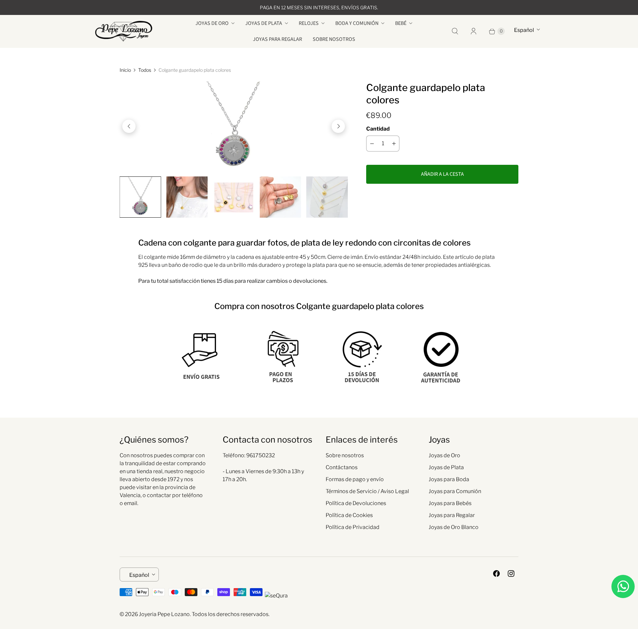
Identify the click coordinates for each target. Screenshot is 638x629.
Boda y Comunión (356, 23)
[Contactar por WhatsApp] (623, 586)
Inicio (125, 70)
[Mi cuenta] (473, 31)
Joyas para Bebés (450, 503)
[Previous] (129, 126)
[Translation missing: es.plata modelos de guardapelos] (327, 197)
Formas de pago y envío (355, 479)
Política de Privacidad (352, 527)
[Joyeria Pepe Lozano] (124, 31)
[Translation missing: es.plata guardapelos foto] (280, 197)
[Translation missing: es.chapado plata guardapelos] (233, 197)
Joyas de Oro (212, 23)
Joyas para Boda (449, 479)
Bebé (400, 23)
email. (131, 503)
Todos (144, 70)
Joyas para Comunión (455, 491)
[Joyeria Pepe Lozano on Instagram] (511, 573)
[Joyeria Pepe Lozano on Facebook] (496, 573)
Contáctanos (342, 467)
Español (524, 30)
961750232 (260, 455)
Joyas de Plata (263, 23)
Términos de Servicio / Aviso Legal (367, 491)
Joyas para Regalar (277, 39)
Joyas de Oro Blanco (453, 527)
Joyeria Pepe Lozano (164, 614)
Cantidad (378, 129)
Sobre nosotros (334, 39)
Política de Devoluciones (356, 503)
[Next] (338, 126)
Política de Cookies (349, 515)
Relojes (309, 23)
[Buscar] (455, 31)
